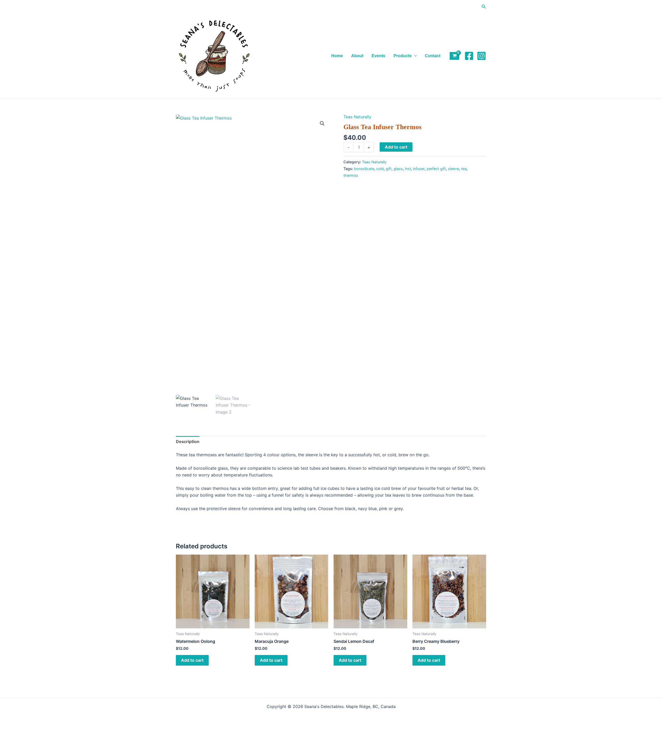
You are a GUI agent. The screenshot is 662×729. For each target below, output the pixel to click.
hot (408, 168)
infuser (419, 168)
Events (378, 56)
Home (337, 56)
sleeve (453, 168)
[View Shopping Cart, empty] (454, 56)
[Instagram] (481, 56)
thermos (350, 175)
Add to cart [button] (192, 660)
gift (389, 168)
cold (380, 168)
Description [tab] (187, 441)
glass (398, 168)
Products (403, 56)
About (357, 56)
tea (464, 168)
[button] (484, 6)
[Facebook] (469, 56)
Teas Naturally (357, 116)
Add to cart (396, 147)
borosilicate (364, 168)
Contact (432, 56)
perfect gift (436, 168)
